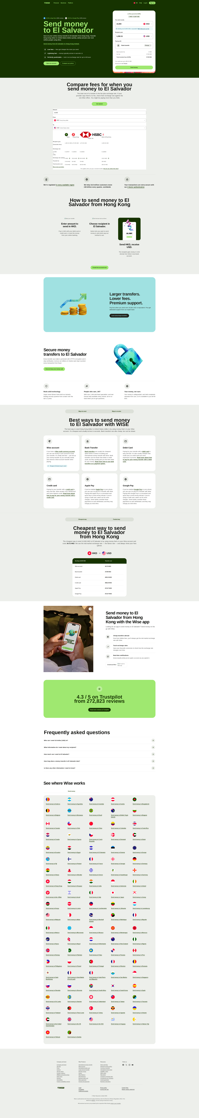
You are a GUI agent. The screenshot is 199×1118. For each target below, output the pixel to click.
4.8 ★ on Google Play (77, 18)
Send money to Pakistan (75, 955)
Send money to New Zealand (119, 943)
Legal (80, 1087)
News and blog (104, 1064)
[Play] (90, 608)
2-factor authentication (135, 187)
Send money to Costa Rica (141, 828)
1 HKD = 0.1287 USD (134, 16)
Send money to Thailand (53, 1012)
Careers (59, 1069)
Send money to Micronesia (75, 932)
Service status (60, 1071)
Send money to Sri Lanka (53, 1001)
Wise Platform (82, 1074)
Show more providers (58, 167)
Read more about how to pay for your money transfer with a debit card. (137, 459)
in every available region (65, 185)
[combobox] (147, 24)
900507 (93, 1100)
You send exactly (119, 20)
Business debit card (83, 1078)
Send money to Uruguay (118, 1024)
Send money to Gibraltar (75, 875)
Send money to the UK (74, 1024)
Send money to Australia (96, 804)
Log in (145, 3)
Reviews (59, 1078)
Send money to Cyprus (74, 839)
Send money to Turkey (96, 1012)
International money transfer (85, 1064)
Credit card (52, 485)
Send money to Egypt (74, 852)
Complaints (81, 1089)
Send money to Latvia (74, 908)
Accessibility (60, 1079)
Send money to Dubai (139, 839)
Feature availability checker (63, 1081)
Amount (55, 109)
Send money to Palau (95, 955)
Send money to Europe (139, 852)
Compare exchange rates (106, 1076)
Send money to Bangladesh (141, 804)
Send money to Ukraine (140, 1012)
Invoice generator (104, 1079)
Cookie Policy (125, 1087)
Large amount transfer (84, 1069)
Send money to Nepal (74, 943)
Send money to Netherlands (97, 943)
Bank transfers (90, 451)
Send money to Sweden (75, 1001)
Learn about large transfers (119, 315)
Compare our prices (68, 63)
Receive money (82, 1071)
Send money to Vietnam (53, 1037)
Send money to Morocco (140, 932)
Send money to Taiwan (118, 1001)
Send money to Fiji (51, 863)
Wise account (82, 1066)
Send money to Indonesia (118, 886)
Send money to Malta (74, 919)
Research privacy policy (106, 1066)
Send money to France (96, 863)
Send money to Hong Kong (54, 886)
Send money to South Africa (97, 990)
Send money (134, 67)
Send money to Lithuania (118, 908)
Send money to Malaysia (53, 919)
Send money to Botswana (75, 815)
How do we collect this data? (111, 168)
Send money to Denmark (118, 839)
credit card (69, 489)
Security (59, 1066)
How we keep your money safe (54, 369)
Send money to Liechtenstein (98, 908)
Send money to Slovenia (75, 990)
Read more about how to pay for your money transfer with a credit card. (61, 495)
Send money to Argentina (75, 804)
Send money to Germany (140, 863)
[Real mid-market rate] (70, 158)
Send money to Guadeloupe (119, 875)
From (54, 117)
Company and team (61, 1064)
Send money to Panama (118, 955)
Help (140, 3)
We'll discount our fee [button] (143, 28)
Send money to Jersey (139, 897)
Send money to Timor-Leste (76, 1012)
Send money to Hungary (75, 886)
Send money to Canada (53, 828)
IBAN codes (103, 1073)
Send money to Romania (140, 966)
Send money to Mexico (52, 932)
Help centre (59, 1076)
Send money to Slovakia (53, 990)
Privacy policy (103, 1087)
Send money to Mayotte (140, 919)
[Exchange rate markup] (79, 158)
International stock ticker (106, 1069)
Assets (80, 1073)
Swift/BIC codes (104, 1071)
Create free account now (100, 267)
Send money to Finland (74, 863)
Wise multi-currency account (65, 451)
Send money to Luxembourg (141, 908)
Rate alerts (103, 1074)
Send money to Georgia (118, 863)
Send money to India (95, 886)
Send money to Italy (95, 897)
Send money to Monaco (96, 932)
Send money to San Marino (119, 977)
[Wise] (61, 1088)
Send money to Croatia (53, 839)
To (53, 124)
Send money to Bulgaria (140, 815)
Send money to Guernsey (140, 875)
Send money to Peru (139, 955)
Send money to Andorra (53, 804)
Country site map (104, 1089)
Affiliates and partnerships (63, 1074)
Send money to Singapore (140, 977)
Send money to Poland (74, 966)
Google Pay (128, 485)
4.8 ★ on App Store (55, 18)
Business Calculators (105, 1081)
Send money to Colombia (118, 828)
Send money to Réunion (118, 966)
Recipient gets (119, 32)
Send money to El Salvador (97, 852)
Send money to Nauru (52, 943)
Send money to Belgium (53, 815)
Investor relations (61, 1073)
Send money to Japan (117, 897)
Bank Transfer (91, 447)
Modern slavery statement (128, 1089)
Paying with (118, 41)
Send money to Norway (53, 955)
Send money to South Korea (119, 990)
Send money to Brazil (95, 815)
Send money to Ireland (139, 886)
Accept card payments (84, 1081)
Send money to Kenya (52, 908)
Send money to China (95, 828)
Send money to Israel (74, 897)
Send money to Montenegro (119, 932)
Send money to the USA (96, 1024)
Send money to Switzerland (97, 1001)
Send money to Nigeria (139, 943)
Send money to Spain (139, 990)
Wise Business (82, 1076)
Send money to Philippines (54, 966)
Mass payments (82, 1079)
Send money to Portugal (96, 966)
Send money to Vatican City (141, 1024)
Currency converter (105, 1068)
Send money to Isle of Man (54, 897)
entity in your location (115, 1103)
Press (58, 1068)
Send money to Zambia (74, 1037)
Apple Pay (89, 485)
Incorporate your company (106, 1078)
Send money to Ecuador (53, 852)
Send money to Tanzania (140, 1001)
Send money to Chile (74, 828)
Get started (99, 104)
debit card (145, 451)
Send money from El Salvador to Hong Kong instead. (61, 44)
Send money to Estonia (118, 852)
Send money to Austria (118, 804)
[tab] (82, 411)
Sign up (152, 3)
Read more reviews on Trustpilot (99, 709)
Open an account (51, 63)
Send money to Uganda (118, 1012)
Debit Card (128, 447)
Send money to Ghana (52, 875)
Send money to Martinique (119, 919)
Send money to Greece (96, 875)
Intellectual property (83, 1091)
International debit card (84, 1068)
